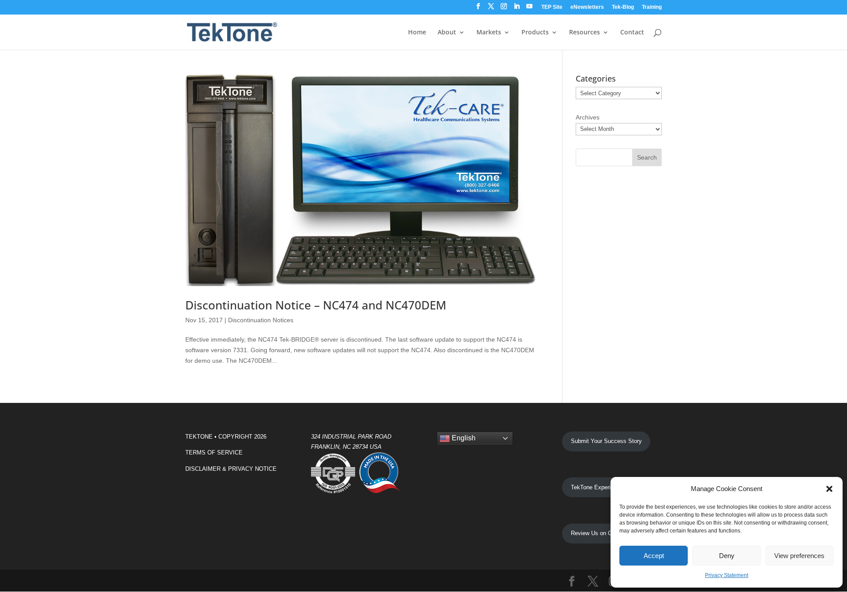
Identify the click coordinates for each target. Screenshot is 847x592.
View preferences (799, 555)
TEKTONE (199, 436)
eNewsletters (587, 7)
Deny (727, 555)
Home (417, 32)
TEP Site (551, 7)
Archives (588, 117)
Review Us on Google (598, 533)
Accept (654, 555)
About (447, 32)
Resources (584, 32)
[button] (829, 488)
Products (535, 32)
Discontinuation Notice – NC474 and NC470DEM (315, 305)
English (463, 438)
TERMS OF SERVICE (214, 452)
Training (652, 7)
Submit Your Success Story (606, 441)
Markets (488, 32)
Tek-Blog (623, 7)
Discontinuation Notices (260, 320)
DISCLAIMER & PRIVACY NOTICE (231, 468)
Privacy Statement (726, 575)
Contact (632, 32)
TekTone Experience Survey (607, 487)
